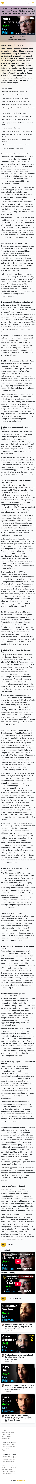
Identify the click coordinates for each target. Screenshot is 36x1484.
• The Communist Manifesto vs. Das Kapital (15, 98)
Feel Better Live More (8, 1456)
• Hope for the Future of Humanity (12, 148)
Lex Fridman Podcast (18, 39)
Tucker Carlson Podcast (8, 1446)
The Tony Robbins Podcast (9, 1473)
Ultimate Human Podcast (9, 1458)
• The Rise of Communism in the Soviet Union (16, 101)
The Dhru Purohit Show (8, 1460)
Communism (30, 33)
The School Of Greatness (9, 1471)
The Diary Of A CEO (7, 1434)
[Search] (29, 3)
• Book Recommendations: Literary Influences (16, 145)
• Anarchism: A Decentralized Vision (13, 95)
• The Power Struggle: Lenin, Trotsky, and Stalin (16, 104)
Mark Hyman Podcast (8, 1461)
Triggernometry (6, 1450)
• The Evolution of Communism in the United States (18, 131)
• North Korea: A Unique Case (11, 128)
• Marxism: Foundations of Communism (14, 91)
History (17, 33)
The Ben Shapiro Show (8, 1444)
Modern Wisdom (6, 1436)
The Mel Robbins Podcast (9, 1468)
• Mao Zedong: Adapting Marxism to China (15, 119)
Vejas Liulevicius (18, 37)
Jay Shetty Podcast (7, 1469)
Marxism (23, 33)
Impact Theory (6, 1438)
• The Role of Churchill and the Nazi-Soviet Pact (16, 116)
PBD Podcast (5, 1448)
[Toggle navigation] (33, 3)
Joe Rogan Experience (8, 1432)
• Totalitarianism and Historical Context (14, 113)
